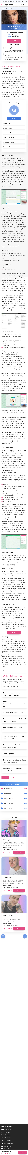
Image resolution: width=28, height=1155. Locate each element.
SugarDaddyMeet (6, 1146)
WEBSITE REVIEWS (6, 1126)
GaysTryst (6, 840)
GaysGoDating (8, 915)
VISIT (14, 41)
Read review (7, 853)
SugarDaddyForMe (7, 1143)
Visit (14, 118)
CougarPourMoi (6, 1140)
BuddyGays (7, 878)
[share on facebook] (10, 777)
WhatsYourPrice (6, 1129)
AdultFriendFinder (6, 1149)
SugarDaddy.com (6, 1138)
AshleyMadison (6, 1135)
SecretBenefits (5, 1132)
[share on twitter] (13, 777)
